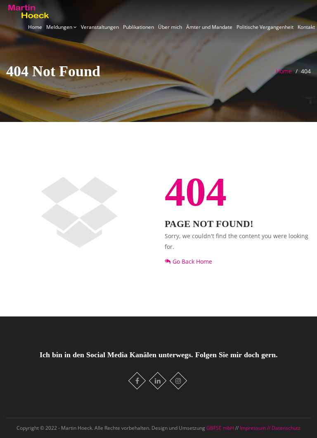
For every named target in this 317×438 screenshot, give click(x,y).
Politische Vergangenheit (265, 26)
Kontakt (306, 26)
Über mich (170, 26)
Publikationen (138, 26)
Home (35, 26)
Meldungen (59, 26)
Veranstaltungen (100, 26)
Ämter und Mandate (209, 26)
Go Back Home (192, 261)
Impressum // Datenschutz (270, 427)
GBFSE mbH (220, 427)
